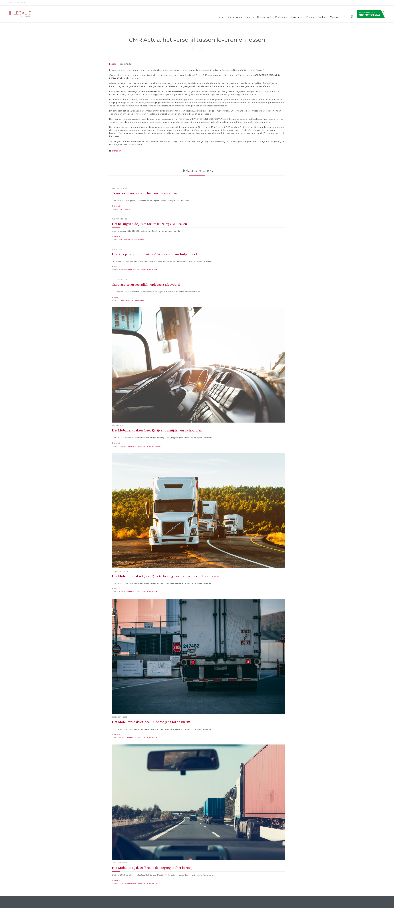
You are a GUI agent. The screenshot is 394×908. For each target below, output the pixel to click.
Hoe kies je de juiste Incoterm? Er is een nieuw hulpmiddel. (154, 254)
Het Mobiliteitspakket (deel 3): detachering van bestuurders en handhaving (165, 576)
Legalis (112, 64)
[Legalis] (20, 13)
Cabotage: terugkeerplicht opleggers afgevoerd (146, 284)
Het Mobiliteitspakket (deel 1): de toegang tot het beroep (152, 868)
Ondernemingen (128, 270)
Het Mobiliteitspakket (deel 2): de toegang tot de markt (151, 722)
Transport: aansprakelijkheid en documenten (144, 193)
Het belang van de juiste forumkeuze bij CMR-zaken (149, 224)
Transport (116, 151)
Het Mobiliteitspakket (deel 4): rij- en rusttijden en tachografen (157, 430)
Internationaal (138, 240)
